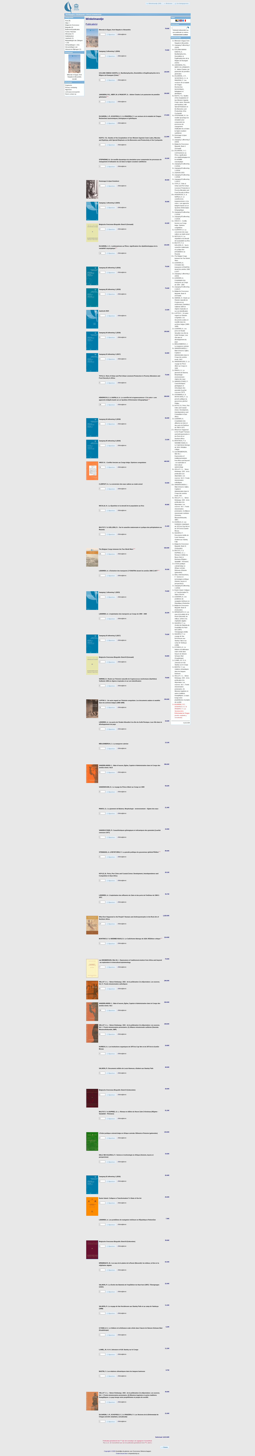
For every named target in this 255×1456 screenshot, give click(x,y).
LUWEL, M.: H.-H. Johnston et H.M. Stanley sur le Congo (181, 663)
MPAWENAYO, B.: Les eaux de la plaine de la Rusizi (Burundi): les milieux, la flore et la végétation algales (182, 616)
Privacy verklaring (71, 87)
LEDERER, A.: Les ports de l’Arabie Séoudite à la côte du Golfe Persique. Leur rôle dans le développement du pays (181, 335)
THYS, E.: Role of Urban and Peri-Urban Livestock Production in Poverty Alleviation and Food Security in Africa (182, 188)
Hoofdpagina (70, 14)
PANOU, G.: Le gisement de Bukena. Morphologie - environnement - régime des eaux (181, 375)
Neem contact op (70, 94)
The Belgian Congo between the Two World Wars (182, 258)
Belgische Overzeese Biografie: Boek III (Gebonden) (182, 608)
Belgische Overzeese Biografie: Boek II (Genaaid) (182, 146)
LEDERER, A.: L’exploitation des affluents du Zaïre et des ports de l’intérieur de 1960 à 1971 (182, 423)
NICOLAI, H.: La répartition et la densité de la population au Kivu (182, 239)
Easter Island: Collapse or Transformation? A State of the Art (182, 592)
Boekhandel (80, 14)
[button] (154, 3)
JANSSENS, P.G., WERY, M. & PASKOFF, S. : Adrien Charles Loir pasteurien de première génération (182, 69)
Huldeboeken (69, 36)
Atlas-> (67, 23)
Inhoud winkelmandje (93, 14)
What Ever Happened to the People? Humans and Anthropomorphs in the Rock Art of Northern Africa (182, 434)
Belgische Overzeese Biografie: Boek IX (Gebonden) (182, 546)
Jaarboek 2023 (179, 172)
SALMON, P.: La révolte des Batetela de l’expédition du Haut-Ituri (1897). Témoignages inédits (182, 627)
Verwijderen (122, 34)
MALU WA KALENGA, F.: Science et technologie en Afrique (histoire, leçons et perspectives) (182, 579)
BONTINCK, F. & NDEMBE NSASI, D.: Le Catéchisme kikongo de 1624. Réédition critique (182, 445)
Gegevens (68, 85)
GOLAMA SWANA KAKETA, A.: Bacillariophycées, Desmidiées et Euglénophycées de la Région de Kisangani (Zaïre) (182, 56)
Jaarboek (68, 38)
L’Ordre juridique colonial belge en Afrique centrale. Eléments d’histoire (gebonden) (181, 568)
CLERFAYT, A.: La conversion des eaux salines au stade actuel (182, 232)
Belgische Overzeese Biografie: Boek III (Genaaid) (182, 293)
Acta (66, 20)
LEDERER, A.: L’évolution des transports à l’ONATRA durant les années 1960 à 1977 (182, 267)
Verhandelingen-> (70, 45)
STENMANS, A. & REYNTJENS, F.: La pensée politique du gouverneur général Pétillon (181, 399)
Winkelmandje (176, 37)
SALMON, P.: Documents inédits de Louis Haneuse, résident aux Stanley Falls (182, 537)
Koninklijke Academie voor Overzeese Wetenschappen (133, 1451)
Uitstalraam (69, 52)
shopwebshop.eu (133, 1453)
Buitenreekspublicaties (72, 29)
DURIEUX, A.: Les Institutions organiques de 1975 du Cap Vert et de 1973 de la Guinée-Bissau (182, 526)
